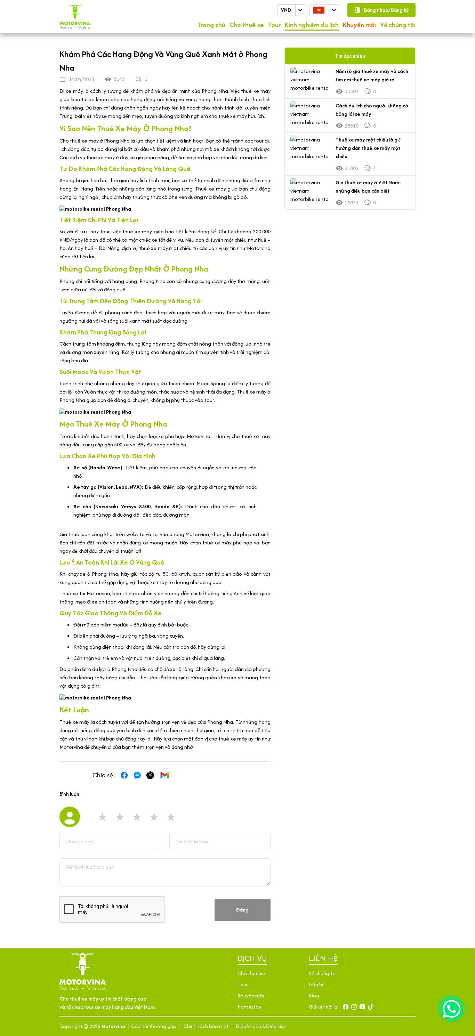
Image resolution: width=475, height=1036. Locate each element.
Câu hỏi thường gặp (153, 1026)
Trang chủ (211, 25)
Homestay (249, 1006)
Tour (274, 25)
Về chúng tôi (398, 25)
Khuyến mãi (359, 25)
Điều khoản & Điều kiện (261, 1026)
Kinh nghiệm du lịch (312, 25)
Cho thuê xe (247, 25)
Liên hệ (317, 984)
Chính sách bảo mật (206, 1026)
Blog (314, 995)
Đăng (242, 909)
